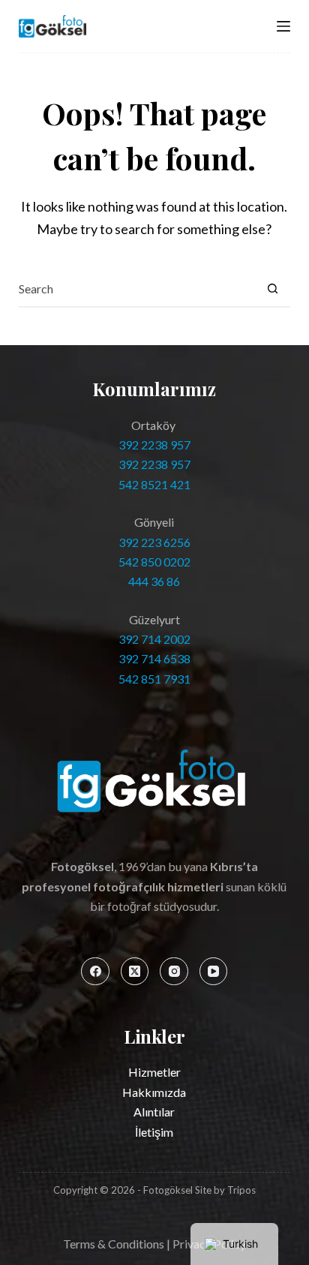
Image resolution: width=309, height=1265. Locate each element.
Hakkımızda (154, 1092)
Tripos (241, 1190)
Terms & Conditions (113, 1243)
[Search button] (272, 288)
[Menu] (283, 26)
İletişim (154, 1132)
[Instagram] (174, 971)
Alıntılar (154, 1111)
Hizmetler (154, 1072)
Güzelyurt (154, 619)
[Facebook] (95, 971)
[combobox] (137, 288)
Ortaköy (154, 425)
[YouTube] (214, 971)
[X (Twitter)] (135, 971)
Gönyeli (154, 522)
